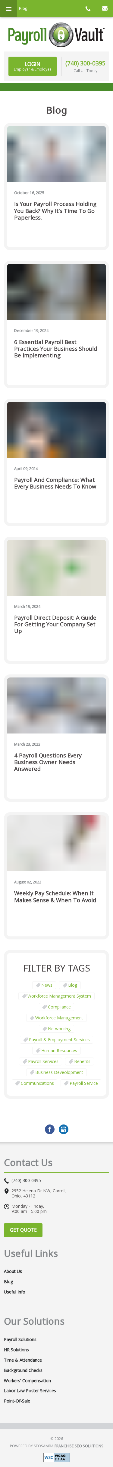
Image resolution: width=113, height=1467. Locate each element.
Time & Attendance (23, 1360)
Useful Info (14, 1292)
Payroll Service (84, 1083)
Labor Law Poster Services (30, 1391)
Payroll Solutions (20, 1339)
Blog (72, 985)
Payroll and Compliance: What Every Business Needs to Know (55, 483)
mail (104, 8)
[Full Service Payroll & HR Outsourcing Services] (56, 34)
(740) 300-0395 (85, 63)
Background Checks (23, 1370)
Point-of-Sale (17, 1401)
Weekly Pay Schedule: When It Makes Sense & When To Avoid (55, 896)
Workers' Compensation (27, 1381)
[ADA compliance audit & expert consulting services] (56, 1457)
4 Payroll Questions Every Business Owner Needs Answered (48, 762)
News (46, 985)
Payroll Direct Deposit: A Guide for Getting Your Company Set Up (55, 624)
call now (87, 8)
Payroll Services (43, 1061)
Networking (59, 1029)
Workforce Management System (59, 996)
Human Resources (59, 1050)
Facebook (50, 1129)
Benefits (82, 1061)
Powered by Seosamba (56, 1446)
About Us (13, 1271)
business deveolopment (59, 1072)
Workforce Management (59, 1018)
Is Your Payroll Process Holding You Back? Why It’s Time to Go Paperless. (55, 210)
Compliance (59, 1007)
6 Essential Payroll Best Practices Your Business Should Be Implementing (55, 349)
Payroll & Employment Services (59, 1039)
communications (37, 1083)
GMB (63, 1129)
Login (33, 66)
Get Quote (23, 1230)
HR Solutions (16, 1350)
